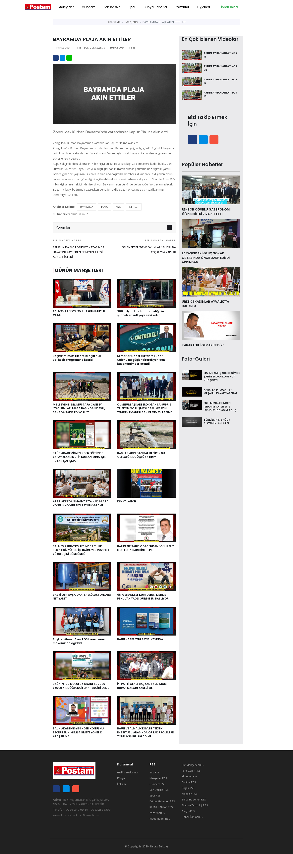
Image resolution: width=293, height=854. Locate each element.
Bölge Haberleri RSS (194, 799)
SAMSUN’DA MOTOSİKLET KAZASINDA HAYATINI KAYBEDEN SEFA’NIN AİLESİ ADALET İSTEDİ (78, 249)
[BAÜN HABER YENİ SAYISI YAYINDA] (146, 621)
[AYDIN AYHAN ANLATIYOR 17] (192, 81)
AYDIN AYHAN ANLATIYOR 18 (220, 54)
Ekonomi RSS (190, 776)
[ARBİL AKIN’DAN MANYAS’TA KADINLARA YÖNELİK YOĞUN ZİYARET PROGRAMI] (82, 483)
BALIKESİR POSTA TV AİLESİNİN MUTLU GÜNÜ (79, 313)
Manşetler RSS (158, 778)
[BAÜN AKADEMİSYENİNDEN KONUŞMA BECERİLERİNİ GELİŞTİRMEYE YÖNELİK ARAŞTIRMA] (82, 710)
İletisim (121, 784)
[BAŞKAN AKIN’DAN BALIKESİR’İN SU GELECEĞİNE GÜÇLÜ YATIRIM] (146, 434)
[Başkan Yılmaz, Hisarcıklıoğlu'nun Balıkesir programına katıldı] (82, 337)
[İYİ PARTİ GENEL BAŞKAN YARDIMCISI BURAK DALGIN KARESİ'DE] (146, 665)
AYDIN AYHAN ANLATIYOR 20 (220, 68)
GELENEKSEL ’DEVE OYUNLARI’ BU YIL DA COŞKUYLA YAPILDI (149, 246)
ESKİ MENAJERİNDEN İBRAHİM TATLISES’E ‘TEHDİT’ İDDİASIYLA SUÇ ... (221, 406)
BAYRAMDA (86, 207)
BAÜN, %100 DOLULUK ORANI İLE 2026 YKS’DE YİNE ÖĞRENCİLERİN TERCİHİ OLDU (81, 686)
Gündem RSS (157, 784)
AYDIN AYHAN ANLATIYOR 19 (220, 94)
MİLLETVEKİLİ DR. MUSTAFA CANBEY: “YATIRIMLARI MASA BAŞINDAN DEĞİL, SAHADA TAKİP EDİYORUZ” (79, 408)
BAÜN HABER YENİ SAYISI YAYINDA (140, 639)
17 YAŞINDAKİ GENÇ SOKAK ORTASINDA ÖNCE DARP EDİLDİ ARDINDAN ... (206, 257)
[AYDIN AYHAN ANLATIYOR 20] (192, 68)
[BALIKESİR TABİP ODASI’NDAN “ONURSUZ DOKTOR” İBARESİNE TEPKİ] (146, 527)
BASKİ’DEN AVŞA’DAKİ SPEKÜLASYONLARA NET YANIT (82, 597)
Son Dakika (112, 7)
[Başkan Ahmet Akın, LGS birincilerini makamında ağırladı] (82, 621)
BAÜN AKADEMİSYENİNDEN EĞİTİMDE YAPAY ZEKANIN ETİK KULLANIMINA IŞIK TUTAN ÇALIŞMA (79, 457)
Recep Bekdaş (159, 846)
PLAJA (104, 207)
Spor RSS (155, 795)
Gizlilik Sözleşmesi (128, 772)
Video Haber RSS (159, 818)
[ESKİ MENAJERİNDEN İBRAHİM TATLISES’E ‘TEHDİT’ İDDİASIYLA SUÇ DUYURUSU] (192, 404)
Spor (132, 7)
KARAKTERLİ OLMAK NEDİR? (203, 345)
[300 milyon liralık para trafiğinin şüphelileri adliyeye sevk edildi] (146, 293)
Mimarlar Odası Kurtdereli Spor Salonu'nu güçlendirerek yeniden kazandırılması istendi (141, 360)
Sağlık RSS (188, 788)
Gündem (88, 7)
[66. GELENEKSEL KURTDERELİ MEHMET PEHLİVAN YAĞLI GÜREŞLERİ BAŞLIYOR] (146, 576)
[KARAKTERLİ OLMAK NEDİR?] (211, 325)
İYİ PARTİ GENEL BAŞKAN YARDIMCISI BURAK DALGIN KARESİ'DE (142, 686)
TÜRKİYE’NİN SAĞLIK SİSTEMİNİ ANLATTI (217, 421)
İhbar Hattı (229, 7)
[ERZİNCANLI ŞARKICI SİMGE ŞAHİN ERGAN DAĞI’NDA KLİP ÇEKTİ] (192, 374)
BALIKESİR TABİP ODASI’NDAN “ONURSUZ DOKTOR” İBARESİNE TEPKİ (145, 548)
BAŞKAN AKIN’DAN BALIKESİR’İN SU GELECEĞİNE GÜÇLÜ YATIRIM (141, 455)
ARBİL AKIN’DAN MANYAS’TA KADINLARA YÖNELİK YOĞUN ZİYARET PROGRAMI (80, 503)
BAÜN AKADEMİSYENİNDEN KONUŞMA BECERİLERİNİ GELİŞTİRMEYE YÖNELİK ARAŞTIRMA (78, 732)
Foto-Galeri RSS (191, 770)
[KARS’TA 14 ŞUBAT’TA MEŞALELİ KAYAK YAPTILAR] (192, 391)
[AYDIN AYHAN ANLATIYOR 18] (192, 55)
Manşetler (66, 7)
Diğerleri (203, 7)
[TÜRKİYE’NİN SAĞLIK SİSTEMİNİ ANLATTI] (192, 421)
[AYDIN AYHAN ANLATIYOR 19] (192, 94)
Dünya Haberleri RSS (162, 801)
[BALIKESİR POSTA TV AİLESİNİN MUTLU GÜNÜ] (82, 293)
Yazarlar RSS (157, 813)
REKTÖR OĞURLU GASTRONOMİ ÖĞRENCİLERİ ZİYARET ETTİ (206, 211)
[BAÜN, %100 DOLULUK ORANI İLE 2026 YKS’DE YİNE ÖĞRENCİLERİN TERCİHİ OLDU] (82, 665)
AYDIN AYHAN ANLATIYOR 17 (220, 81)
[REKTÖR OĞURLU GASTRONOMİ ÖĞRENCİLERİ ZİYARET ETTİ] (211, 189)
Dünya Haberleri (156, 7)
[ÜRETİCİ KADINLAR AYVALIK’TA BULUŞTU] (211, 281)
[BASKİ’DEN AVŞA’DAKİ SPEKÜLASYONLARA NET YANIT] (82, 576)
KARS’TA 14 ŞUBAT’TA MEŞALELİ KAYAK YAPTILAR (221, 391)
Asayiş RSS (188, 811)
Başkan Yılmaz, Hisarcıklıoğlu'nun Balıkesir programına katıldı (77, 358)
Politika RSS (189, 782)
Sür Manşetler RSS (193, 765)
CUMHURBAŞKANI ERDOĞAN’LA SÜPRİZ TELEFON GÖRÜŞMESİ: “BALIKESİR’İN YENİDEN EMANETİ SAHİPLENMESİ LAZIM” (144, 408)
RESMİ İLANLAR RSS (161, 807)
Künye (121, 778)
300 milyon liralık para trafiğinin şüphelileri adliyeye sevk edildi (140, 313)
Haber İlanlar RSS (192, 817)
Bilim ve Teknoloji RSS (195, 805)
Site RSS (154, 772)
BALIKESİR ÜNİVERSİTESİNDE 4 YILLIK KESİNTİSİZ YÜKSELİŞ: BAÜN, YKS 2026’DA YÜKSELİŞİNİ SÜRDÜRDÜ (81, 550)
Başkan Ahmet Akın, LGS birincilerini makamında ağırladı (79, 641)
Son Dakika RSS (159, 790)
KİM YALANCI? (127, 501)
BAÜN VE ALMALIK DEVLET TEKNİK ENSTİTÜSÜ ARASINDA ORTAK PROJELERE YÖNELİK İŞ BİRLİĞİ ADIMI (145, 732)
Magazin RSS (190, 794)
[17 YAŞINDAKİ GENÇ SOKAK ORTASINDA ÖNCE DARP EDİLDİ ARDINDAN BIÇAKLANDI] (211, 233)
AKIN (118, 207)
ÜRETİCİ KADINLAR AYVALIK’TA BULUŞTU (205, 303)
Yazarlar (182, 7)
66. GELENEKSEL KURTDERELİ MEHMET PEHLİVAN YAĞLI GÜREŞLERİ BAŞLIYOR (143, 597)
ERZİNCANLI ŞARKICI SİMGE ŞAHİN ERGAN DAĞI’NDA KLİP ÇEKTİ (222, 376)
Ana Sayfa (114, 22)
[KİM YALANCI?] (146, 483)
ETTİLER (133, 207)
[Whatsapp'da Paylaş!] (69, 58)
